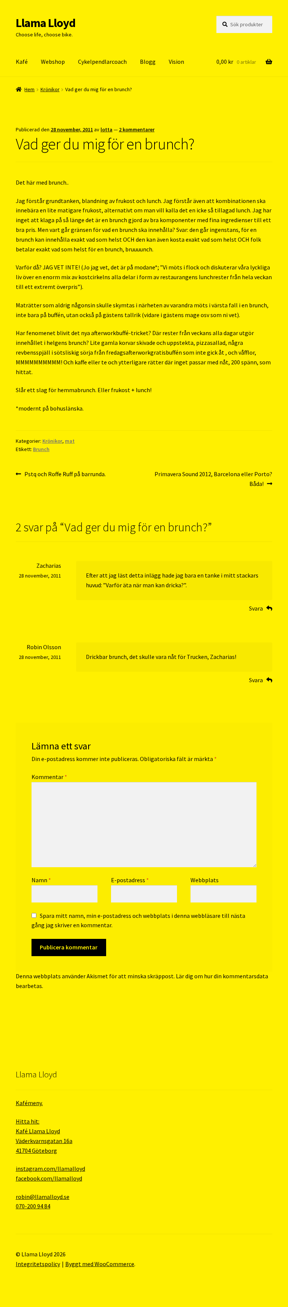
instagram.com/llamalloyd (50, 1168)
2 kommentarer (136, 129)
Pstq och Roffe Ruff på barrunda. (65, 474)
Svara (256, 608)
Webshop (53, 61)
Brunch (41, 449)
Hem (29, 89)
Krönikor (50, 89)
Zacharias (48, 565)
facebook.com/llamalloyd (49, 1178)
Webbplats (204, 880)
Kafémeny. (29, 1103)
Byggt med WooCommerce (99, 1264)
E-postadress (130, 880)
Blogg (148, 61)
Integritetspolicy (38, 1264)
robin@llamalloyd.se (42, 1196)
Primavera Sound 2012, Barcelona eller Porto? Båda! (213, 478)
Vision (176, 61)
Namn (41, 880)
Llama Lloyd (45, 22)
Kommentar (49, 777)
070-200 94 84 (33, 1206)
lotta (106, 129)
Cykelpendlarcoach (102, 61)
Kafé (22, 61)
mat (70, 441)
